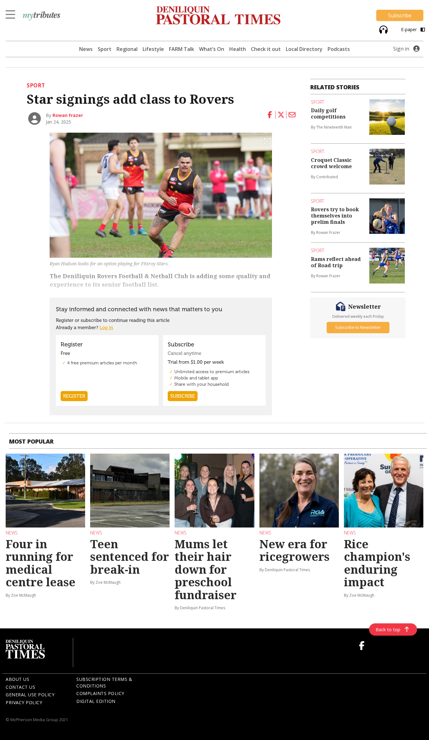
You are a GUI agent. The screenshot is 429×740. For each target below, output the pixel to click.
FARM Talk (181, 49)
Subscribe (399, 15)
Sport (104, 49)
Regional (127, 49)
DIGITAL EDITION (96, 701)
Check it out (266, 49)
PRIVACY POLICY (24, 702)
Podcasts (339, 49)
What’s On (211, 49)
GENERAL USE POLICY (30, 695)
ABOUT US (17, 679)
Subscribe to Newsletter (358, 327)
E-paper (409, 29)
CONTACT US (20, 687)
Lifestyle (153, 49)
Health (237, 49)
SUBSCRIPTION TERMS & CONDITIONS (104, 682)
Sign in (401, 48)
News (86, 49)
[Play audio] (382, 29)
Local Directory (304, 49)
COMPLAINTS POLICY (100, 693)
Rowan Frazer (67, 115)
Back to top (388, 629)
